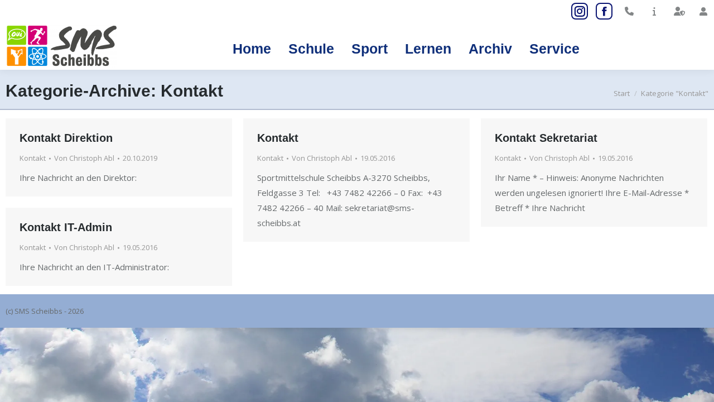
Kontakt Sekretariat (546, 138)
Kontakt (33, 158)
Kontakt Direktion (66, 138)
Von (84, 158)
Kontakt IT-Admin (66, 227)
